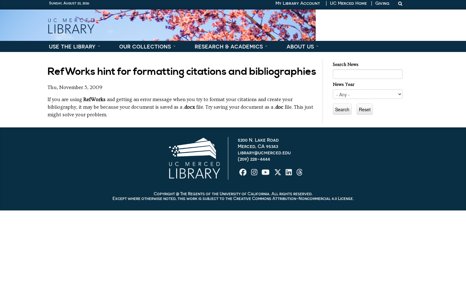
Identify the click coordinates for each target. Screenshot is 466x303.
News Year (343, 84)
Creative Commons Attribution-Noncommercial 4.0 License (293, 198)
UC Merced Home (348, 3)
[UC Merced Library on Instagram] (254, 174)
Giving (382, 3)
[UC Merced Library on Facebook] (243, 174)
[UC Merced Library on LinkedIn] (289, 174)
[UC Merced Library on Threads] (299, 174)
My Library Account (297, 3)
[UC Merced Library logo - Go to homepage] (71, 25)
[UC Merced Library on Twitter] (278, 174)
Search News (346, 64)
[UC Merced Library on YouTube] (266, 174)
